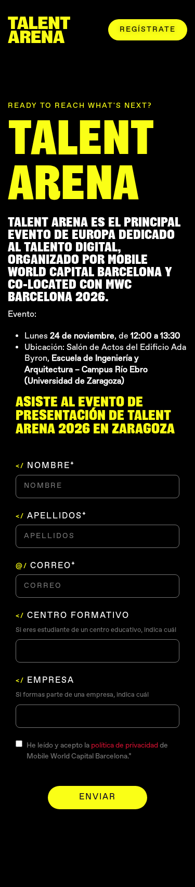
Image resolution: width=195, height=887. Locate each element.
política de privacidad (124, 745)
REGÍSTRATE (148, 29)
